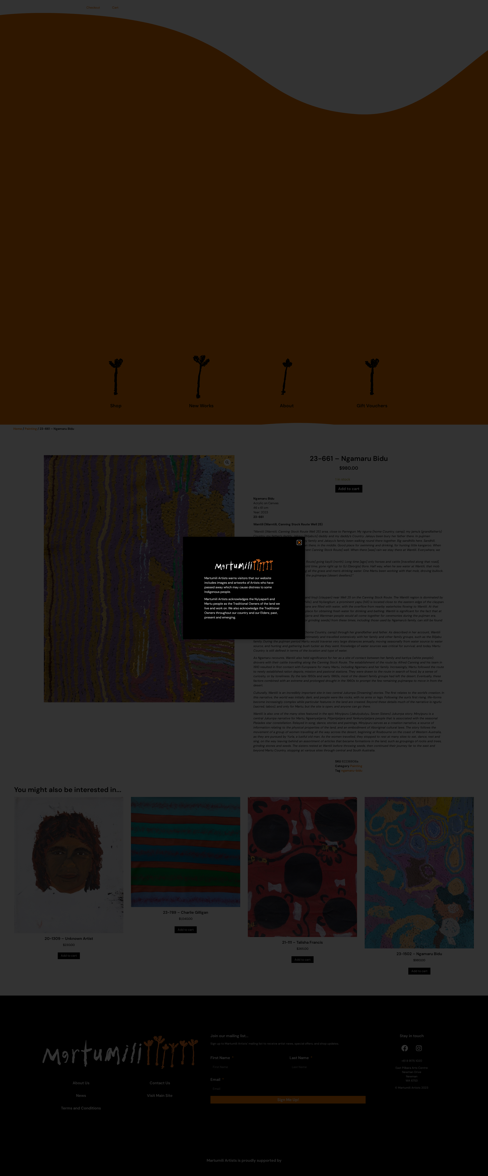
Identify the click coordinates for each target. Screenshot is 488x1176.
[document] (244, 588)
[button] (299, 542)
